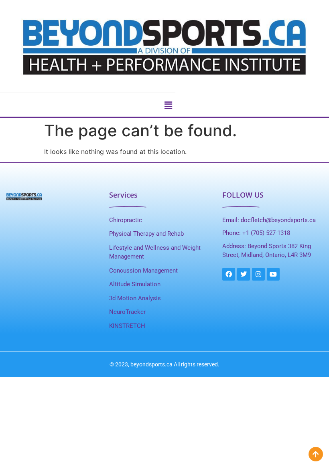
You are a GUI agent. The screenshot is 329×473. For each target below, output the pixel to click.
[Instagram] (258, 274)
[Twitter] (243, 274)
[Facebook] (228, 274)
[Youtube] (273, 274)
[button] (168, 105)
